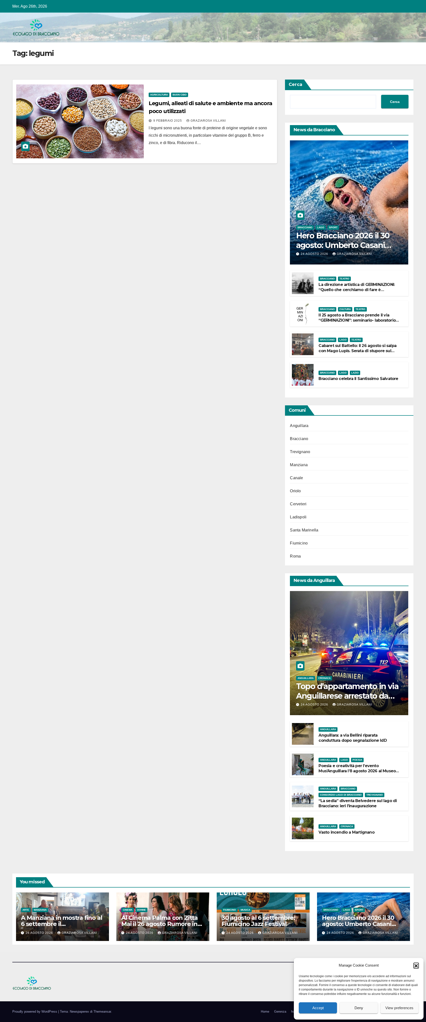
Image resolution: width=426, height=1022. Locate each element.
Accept (318, 1008)
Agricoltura (159, 94)
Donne (141, 909)
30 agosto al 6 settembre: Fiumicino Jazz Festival (258, 920)
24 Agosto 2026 (315, 254)
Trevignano (300, 452)
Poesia (357, 759)
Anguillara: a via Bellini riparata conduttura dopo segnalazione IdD (353, 738)
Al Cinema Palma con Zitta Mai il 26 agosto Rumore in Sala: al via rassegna (159, 924)
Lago (320, 227)
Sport (333, 227)
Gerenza (280, 1011)
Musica (245, 909)
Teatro (344, 278)
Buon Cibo (180, 94)
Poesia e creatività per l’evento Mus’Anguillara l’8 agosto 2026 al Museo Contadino (357, 770)
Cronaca (324, 678)
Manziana (299, 465)
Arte (25, 909)
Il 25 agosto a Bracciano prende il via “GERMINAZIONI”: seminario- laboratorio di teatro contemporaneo (357, 320)
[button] (416, 965)
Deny (359, 1008)
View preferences (399, 1008)
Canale (296, 478)
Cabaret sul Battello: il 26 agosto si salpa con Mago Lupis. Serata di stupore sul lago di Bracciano (357, 350)
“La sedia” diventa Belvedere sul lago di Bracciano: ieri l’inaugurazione (358, 803)
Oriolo (295, 491)
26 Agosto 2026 (40, 933)
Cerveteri (298, 504)
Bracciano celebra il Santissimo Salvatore (358, 378)
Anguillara (299, 426)
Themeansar (102, 1011)
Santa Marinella (304, 530)
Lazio (355, 372)
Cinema (127, 909)
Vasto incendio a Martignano (346, 832)
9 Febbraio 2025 (168, 120)
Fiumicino (299, 543)
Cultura (345, 309)
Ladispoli (298, 517)
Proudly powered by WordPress (35, 1011)
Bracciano (305, 227)
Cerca (295, 84)
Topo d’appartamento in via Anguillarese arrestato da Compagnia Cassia (347, 695)
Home (265, 1011)
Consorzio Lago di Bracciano (341, 794)
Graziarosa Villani (208, 120)
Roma (295, 556)
